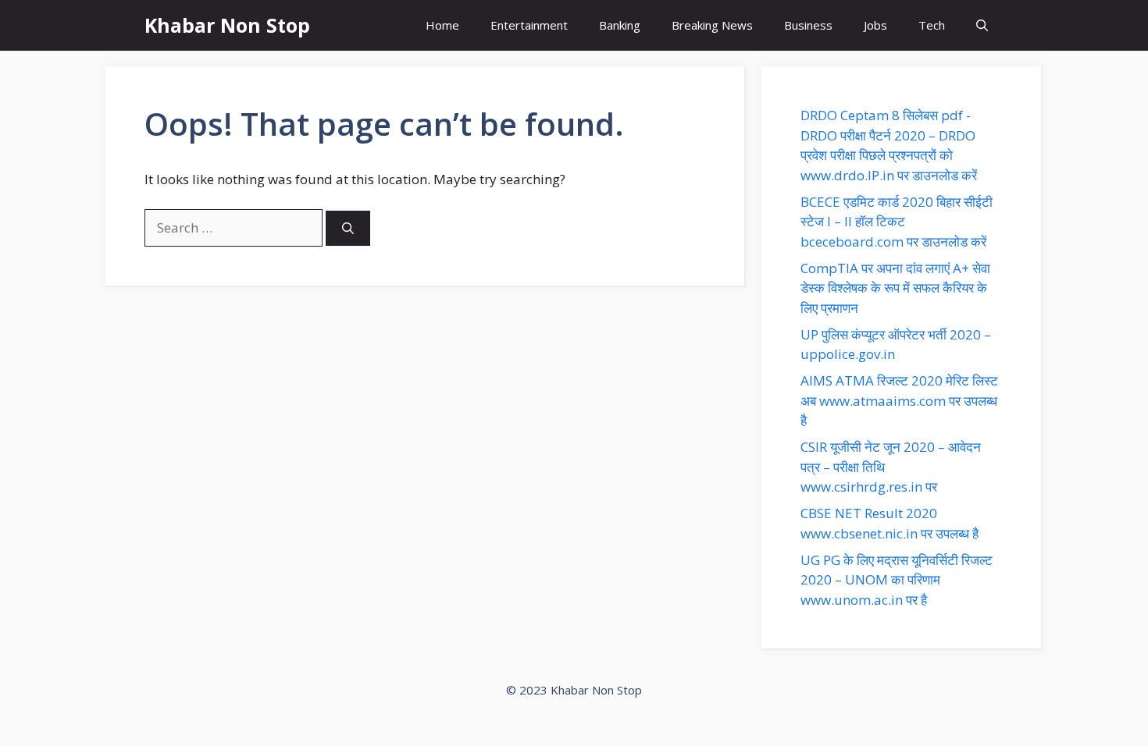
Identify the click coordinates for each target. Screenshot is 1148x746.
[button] (982, 25)
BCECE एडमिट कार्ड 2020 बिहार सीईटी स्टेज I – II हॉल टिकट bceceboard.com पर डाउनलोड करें (896, 221)
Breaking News (712, 25)
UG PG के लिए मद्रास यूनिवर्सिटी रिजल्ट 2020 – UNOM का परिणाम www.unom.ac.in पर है (896, 580)
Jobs (875, 25)
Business (808, 25)
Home (442, 25)
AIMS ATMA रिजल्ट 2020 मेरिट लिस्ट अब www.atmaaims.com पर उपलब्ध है (899, 400)
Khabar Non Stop (227, 25)
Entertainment (529, 25)
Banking (619, 25)
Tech (931, 25)
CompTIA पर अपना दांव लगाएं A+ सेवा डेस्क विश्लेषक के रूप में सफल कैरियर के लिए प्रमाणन (895, 288)
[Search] (348, 228)
